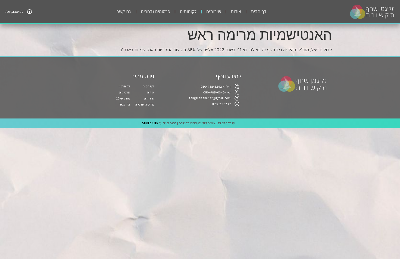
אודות (236, 11)
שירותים (213, 11)
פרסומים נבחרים (155, 11)
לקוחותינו (188, 11)
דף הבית (258, 11)
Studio (150, 123)
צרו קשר (124, 11)
